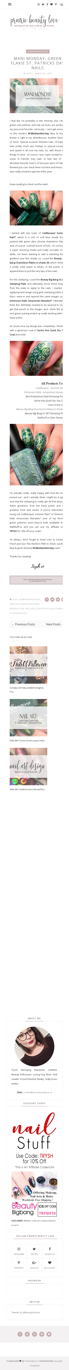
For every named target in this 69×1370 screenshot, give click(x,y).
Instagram (19, 1254)
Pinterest (19, 1268)
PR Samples (58, 608)
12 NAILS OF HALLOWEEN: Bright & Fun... (27, 689)
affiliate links (18, 604)
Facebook (49, 1254)
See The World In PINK (33, 543)
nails (33, 608)
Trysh (30, 73)
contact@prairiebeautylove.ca (38, 1092)
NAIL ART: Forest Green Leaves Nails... (28, 740)
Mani (30, 604)
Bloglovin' (49, 1268)
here (47, 167)
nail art (24, 608)
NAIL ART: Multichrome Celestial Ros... (28, 789)
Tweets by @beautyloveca (26, 1312)
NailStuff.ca (16, 526)
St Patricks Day (18, 613)
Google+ (34, 1268)
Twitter (34, 1254)
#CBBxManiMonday (37, 51)
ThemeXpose (31, 1361)
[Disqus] (38, 859)
